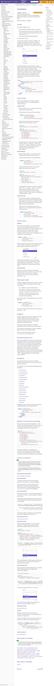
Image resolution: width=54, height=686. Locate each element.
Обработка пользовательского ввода (49, 26)
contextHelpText (20, 649)
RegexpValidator (22, 400)
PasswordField (6, 72)
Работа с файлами (4, 149)
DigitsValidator (22, 375)
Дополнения (3, 157)
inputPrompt (28, 653)
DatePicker (5, 47)
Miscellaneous (5, 116)
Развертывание (4, 155)
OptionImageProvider (50, 40)
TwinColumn (6, 108)
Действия (4, 122)
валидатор (33, 362)
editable (38, 650)
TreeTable (5, 107)
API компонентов (6, 117)
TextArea (5, 99)
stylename (40, 656)
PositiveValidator (22, 398)
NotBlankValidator (22, 390)
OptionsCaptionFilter (50, 34)
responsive (31, 656)
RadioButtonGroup (7, 80)
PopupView (6, 75)
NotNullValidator (22, 394)
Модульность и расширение (6, 154)
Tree (4, 104)
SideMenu (5, 86)
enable (18, 652)
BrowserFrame (6, 30)
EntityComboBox (6, 48)
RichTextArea (6, 84)
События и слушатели (48, 29)
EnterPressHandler (50, 32)
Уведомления (4, 127)
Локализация (3, 148)
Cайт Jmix (51, 2)
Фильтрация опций (49, 19)
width (33, 657)
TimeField (5, 102)
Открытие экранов (5, 19)
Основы (47, 8)
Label (4, 63)
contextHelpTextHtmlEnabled (30, 649)
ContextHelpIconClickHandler (50, 31)
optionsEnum (27, 655)
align (18, 647)
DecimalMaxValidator (23, 371)
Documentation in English (44, 2)
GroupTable (6, 60)
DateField (5, 45)
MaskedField (6, 68)
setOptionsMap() (49, 12)
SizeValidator (21, 402)
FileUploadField (6, 56)
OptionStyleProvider (50, 41)
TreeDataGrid (6, 105)
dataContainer (20, 650)
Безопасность (4, 151)
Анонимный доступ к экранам (8, 137)
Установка (3, 9)
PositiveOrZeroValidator (24, 396)
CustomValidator (22, 370)
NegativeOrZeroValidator (24, 387)
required (18, 656)
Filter (4, 57)
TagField (5, 96)
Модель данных (4, 13)
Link (4, 65)
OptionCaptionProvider (50, 36)
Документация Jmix (7, 1)
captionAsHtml (30, 647)
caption (25, 647)
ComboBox (6, 41)
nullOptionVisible (49, 17)
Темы (3, 130)
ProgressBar (6, 77)
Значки (3, 131)
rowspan (35, 656)
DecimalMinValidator (23, 373)
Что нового (3, 7)
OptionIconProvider (50, 38)
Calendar (5, 35)
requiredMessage (24, 656)
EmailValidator (22, 381)
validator (19, 664)
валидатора (29, 612)
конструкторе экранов (23, 644)
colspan (35, 647)
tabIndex (26, 657)
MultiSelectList (6, 69)
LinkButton (5, 66)
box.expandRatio (23, 652)
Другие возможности (5, 152)
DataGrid (5, 44)
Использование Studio (5, 12)
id (34, 653)
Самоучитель (3, 10)
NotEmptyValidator (23, 392)
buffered (21, 647)
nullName (48, 16)
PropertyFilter (6, 78)
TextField (5, 101)
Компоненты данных (6, 23)
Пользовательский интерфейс (7, 16)
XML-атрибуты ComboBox (48, 46)
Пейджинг (48, 20)
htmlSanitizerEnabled (21, 653)
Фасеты (3, 121)
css (37, 649)
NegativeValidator (22, 388)
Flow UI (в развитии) (5, 145)
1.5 (46, 4)
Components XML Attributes (8, 119)
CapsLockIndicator (7, 33)
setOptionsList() (49, 11)
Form (4, 59)
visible (30, 657)
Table (4, 95)
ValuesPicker (6, 111)
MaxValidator (21, 383)
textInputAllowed (20, 657)
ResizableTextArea (7, 83)
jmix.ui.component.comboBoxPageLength (25, 333)
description (25, 650)
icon (33, 653)
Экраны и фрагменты (6, 18)
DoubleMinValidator (23, 379)
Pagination (5, 71)
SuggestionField (6, 93)
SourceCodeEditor (7, 92)
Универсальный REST (5, 146)
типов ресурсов (35, 587)
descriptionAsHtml (32, 650)
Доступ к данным (4, 15)
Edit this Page (51, 4)
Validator (48, 43)
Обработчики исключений (7, 128)
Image (5, 62)
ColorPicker (6, 39)
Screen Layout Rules (6, 114)
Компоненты (5, 27)
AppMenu (5, 29)
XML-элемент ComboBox (48, 48)
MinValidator (21, 385)
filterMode (30, 652)
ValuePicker (6, 110)
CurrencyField (6, 42)
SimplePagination (7, 87)
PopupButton (6, 74)
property (37, 655)
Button (5, 32)
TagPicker (5, 98)
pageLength (33, 655)
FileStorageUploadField (8, 54)
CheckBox (5, 36)
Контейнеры (5, 113)
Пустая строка (48, 15)
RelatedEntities (6, 81)
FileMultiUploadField (7, 53)
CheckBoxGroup (6, 38)
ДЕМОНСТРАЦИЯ (38, 12)
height (34, 652)
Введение (3, 6)
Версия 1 (16, 1)
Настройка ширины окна (49, 22)
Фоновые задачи (5, 125)
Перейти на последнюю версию (23, 1)
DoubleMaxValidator (23, 377)
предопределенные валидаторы (34, 618)
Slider (5, 90)
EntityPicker (6, 50)
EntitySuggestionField (7, 51)
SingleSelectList (6, 89)
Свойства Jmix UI (5, 143)
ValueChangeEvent (50, 44)
